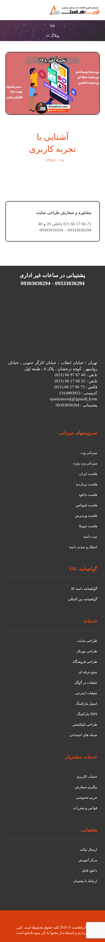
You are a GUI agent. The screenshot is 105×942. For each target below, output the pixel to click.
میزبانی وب (88, 453)
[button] (11, 12)
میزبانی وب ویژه (85, 463)
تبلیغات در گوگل (85, 683)
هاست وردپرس (86, 516)
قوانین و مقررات (85, 808)
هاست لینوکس (86, 505)
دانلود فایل (89, 870)
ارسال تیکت (88, 850)
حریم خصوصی (86, 797)
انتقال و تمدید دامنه (83, 547)
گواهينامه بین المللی (82, 599)
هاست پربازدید (86, 484)
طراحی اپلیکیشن (84, 724)
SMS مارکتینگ (87, 714)
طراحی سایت (87, 641)
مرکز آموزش (87, 860)
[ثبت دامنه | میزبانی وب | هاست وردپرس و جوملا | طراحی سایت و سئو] (74, 9)
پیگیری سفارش (86, 787)
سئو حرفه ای (87, 672)
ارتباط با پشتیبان (85, 881)
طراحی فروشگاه (85, 662)
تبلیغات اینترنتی (86, 693)
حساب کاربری (87, 776)
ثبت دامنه (90, 536)
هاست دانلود (88, 495)
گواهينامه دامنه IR (84, 589)
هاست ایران (88, 474)
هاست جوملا (88, 526)
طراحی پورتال (86, 651)
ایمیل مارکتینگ (86, 703)
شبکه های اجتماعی (83, 735)
